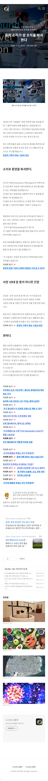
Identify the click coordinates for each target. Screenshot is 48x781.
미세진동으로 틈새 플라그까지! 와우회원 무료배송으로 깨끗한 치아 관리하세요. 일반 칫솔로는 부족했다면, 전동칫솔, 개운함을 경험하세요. (24, 527)
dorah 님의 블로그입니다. (14, 723)
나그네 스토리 (11, 719)
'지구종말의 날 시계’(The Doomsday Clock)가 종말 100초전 (23, 432)
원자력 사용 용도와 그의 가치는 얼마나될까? (21, 401)
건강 (13, 569)
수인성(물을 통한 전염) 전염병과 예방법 (16, 573)
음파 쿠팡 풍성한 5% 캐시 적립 (20, 522)
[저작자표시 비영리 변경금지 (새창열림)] (30, 559)
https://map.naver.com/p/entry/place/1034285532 (21, 536)
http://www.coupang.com (16, 518)
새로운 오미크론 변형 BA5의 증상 (14, 583)
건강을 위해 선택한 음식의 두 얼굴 (14, 576)
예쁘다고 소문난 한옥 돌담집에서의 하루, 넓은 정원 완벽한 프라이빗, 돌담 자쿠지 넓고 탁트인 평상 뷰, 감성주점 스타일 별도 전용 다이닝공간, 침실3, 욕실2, (17, 544)
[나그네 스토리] (15, 8)
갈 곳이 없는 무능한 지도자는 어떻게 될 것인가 (18, 579)
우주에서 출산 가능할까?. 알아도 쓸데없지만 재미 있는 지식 (23, 392)
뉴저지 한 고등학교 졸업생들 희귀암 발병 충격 (18, 586)
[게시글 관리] (13, 559)
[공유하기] (10, 559)
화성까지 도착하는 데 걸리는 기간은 (18, 464)
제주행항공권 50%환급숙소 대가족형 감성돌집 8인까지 (17, 540)
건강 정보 (8, 569)
